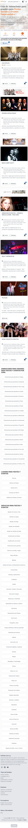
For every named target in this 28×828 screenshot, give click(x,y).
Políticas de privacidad (6, 791)
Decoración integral (14, 594)
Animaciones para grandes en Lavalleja (14, 410)
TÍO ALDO (4, 298)
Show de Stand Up (14, 719)
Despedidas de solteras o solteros (14, 603)
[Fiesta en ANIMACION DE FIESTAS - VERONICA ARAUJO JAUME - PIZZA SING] (14, 204)
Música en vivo (14, 671)
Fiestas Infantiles (5, 774)
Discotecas (14, 608)
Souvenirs (14, 724)
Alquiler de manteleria (14, 526)
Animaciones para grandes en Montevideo (14, 420)
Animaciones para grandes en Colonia (14, 391)
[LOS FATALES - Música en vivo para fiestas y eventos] (14, 92)
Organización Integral (14, 675)
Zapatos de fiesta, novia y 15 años (14, 748)
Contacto (3, 793)
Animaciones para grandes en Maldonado (14, 415)
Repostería (14, 704)
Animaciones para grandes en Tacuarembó (14, 459)
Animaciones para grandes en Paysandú (14, 425)
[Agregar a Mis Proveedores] (24, 83)
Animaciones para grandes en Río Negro (14, 430)
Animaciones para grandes (14, 545)
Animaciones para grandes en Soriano (14, 454)
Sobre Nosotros (4, 794)
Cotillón (14, 584)
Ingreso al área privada (6, 804)
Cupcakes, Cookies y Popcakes (14, 589)
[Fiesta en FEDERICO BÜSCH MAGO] (14, 104)
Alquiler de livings (14, 521)
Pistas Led (14, 680)
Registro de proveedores (6, 802)
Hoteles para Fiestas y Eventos (14, 497)
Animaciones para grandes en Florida (14, 406)
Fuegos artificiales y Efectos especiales (14, 627)
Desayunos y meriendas (14, 598)
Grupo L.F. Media (22, 820)
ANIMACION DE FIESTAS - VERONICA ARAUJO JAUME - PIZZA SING (12, 213)
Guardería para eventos (14, 632)
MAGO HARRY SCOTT (8, 163)
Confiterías (14, 579)
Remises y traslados (14, 700)
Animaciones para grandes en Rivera (14, 434)
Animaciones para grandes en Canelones (14, 381)
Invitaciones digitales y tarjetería (14, 647)
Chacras (14, 478)
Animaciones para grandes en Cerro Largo (14, 386)
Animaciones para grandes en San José (14, 449)
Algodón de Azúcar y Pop (14, 512)
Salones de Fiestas (14, 483)
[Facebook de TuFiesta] (5, 767)
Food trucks (14, 618)
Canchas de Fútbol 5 (14, 492)
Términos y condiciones (6, 789)
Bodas (2, 778)
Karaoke (14, 651)
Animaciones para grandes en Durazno (14, 396)
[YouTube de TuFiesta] (8, 767)
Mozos (14, 666)
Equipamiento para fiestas (14, 613)
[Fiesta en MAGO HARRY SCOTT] (14, 154)
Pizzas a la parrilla (14, 685)
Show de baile (14, 714)
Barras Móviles (14, 555)
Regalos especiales (14, 695)
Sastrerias (14, 709)
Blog (2, 812)
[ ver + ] (2, 26)
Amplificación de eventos (14, 541)
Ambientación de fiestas (14, 536)
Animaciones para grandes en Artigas (14, 377)
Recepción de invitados (14, 690)
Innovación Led (14, 642)
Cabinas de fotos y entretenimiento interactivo (14, 565)
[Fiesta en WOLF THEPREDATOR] (14, 247)
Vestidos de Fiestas (14, 733)
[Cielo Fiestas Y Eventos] (14, 141)
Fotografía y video (14, 622)
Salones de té (14, 487)
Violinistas (14, 743)
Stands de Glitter (14, 728)
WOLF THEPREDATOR (8, 256)
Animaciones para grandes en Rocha (14, 439)
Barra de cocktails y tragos (14, 550)
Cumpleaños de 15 (5, 776)
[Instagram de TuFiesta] (2, 767)
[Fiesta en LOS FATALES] (14, 54)
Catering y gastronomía (14, 574)
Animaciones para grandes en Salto (14, 444)
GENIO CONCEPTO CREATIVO (10, 339)
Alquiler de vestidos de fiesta (14, 531)
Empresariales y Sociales (7, 779)
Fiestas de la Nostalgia (6, 781)
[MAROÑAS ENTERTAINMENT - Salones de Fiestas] (14, 192)
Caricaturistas (14, 569)
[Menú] (26, 1)
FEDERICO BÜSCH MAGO (9, 113)
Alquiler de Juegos (14, 516)
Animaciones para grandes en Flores (14, 401)
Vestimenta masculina (14, 738)
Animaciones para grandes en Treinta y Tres (14, 463)
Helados (14, 637)
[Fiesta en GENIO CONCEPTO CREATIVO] (14, 330)
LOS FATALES (5, 63)
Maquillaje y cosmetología (14, 661)
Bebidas (14, 560)
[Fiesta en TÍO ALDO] (14, 288)
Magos (14, 656)
